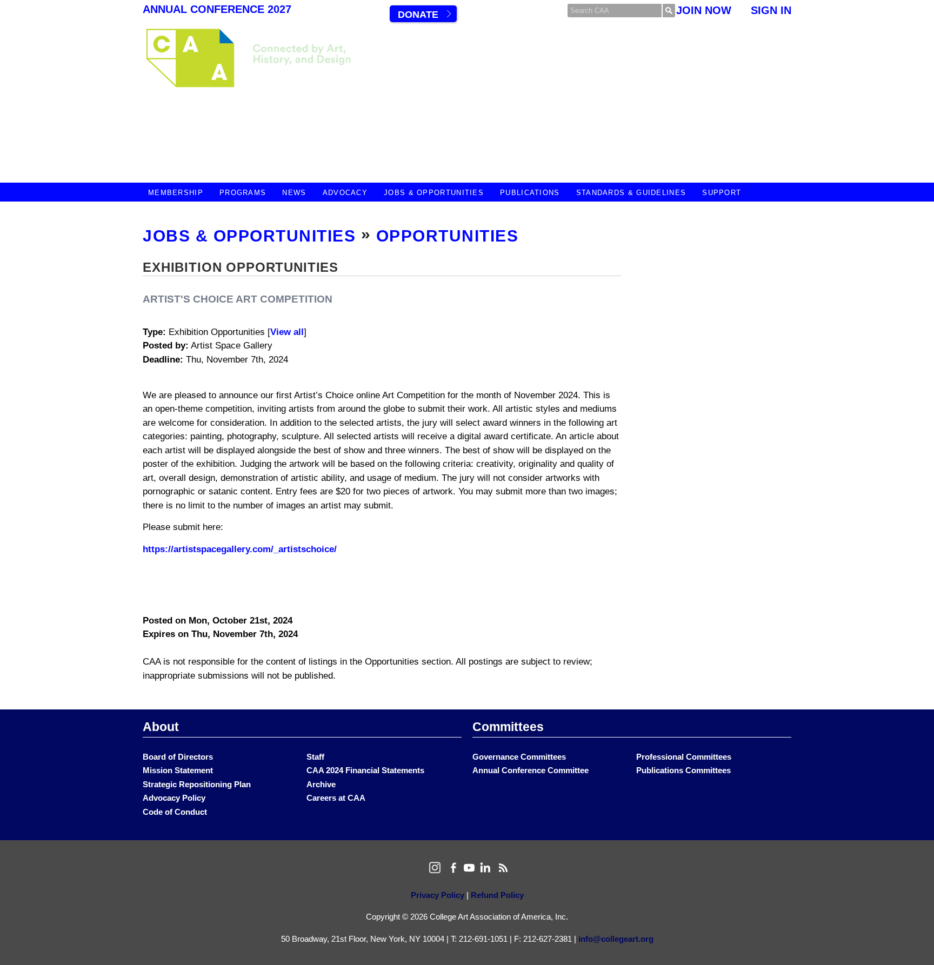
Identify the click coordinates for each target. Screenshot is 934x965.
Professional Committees (683, 756)
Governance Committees (519, 756)
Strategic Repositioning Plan (197, 784)
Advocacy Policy (174, 797)
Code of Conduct (175, 811)
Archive (321, 784)
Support (721, 193)
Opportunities (447, 236)
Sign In (771, 10)
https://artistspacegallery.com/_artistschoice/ (240, 549)
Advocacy (345, 193)
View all (287, 332)
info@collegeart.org (615, 938)
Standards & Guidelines (631, 193)
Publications (530, 193)
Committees (508, 727)
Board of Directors (178, 756)
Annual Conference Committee (530, 770)
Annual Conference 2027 (217, 9)
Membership (175, 193)
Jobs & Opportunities (434, 193)
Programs (242, 193)
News (294, 193)
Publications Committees (683, 770)
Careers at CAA (335, 797)
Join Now (703, 10)
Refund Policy (497, 895)
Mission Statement (178, 770)
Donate (418, 14)
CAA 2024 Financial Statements (365, 770)
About (161, 727)
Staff (315, 756)
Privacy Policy (437, 895)
